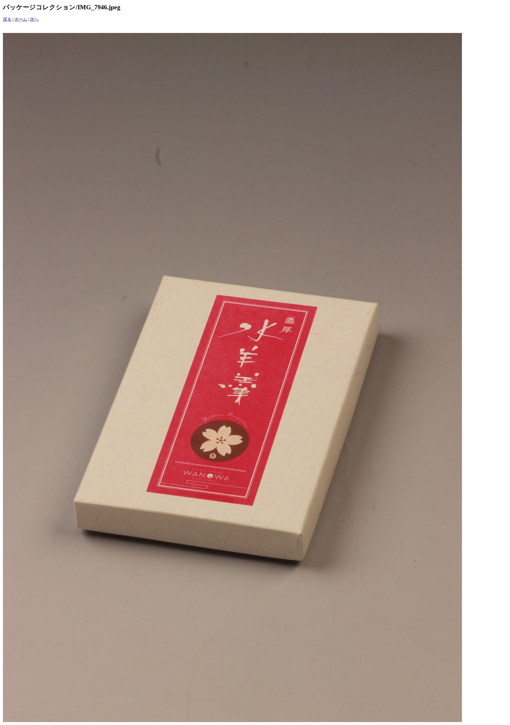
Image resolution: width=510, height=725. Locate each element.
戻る (7, 19)
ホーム (20, 19)
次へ (34, 19)
